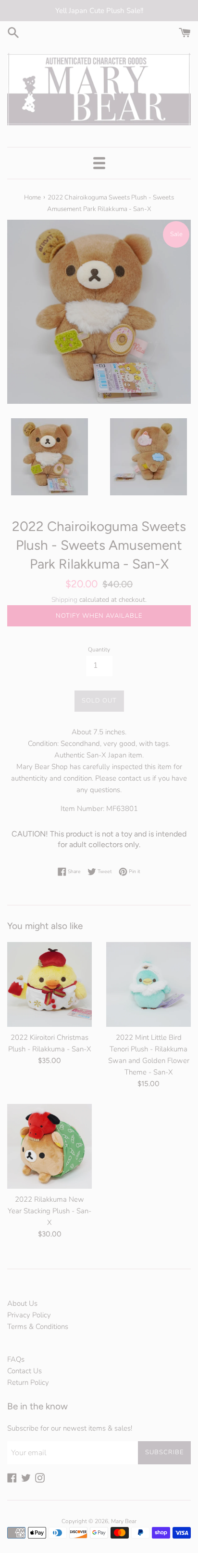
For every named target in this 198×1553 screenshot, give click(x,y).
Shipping (64, 599)
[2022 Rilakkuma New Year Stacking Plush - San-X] (49, 1146)
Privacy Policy (29, 1315)
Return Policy (28, 1382)
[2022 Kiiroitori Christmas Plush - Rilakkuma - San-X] (49, 984)
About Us (22, 1303)
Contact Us (24, 1371)
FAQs (16, 1359)
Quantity (99, 649)
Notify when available (99, 615)
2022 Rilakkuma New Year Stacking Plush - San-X (49, 1211)
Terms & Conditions (37, 1326)
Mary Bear (123, 1521)
